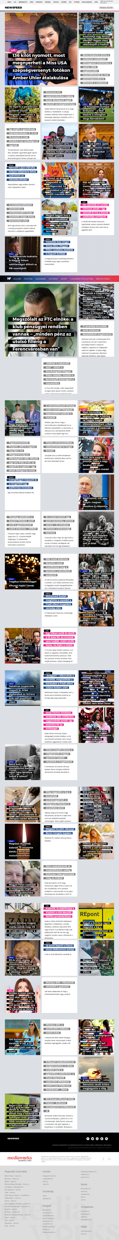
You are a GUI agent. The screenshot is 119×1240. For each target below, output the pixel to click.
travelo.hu (46, 1229)
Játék (96, 2)
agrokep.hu (47, 1198)
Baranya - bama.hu (12, 1179)
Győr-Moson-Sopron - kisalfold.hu (17, 1195)
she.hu (83, 1200)
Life (15, 2)
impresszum (98, 1145)
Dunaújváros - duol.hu (13, 1190)
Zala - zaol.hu (10, 1226)
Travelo (56, 2)
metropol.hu (85, 1194)
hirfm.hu (84, 1234)
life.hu (83, 1197)
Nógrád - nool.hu (11, 1209)
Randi (77, 2)
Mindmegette (23, 2)
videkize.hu (85, 1174)
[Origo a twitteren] (92, 1138)
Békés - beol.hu (10, 1181)
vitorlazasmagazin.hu (88, 1171)
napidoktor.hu (48, 1224)
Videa (31, 2)
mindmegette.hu (49, 1227)
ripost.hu (84, 1191)
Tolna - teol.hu (10, 1217)
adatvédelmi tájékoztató (59, 1145)
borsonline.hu (86, 1188)
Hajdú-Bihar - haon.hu (13, 1198)
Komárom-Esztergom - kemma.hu (17, 1206)
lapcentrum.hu (86, 1220)
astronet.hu (47, 1210)
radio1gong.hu (86, 1231)
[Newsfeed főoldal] (13, 1138)
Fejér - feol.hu (10, 1192)
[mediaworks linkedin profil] (109, 1158)
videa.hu (84, 1217)
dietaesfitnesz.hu (49, 1232)
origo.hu (46, 1184)
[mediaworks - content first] (20, 1159)
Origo (9, 2)
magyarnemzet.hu (49, 1176)
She (70, 2)
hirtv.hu (45, 1181)
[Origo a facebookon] (87, 1138)
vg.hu (45, 1196)
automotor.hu (48, 1213)
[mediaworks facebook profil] (103, 1158)
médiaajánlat (107, 1145)
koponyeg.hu (85, 1214)
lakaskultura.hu (48, 1215)
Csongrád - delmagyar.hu (14, 1187)
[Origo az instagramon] (97, 1138)
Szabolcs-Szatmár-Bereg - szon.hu (17, 1215)
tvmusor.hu (85, 1177)
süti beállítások (89, 1145)
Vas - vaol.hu (9, 1220)
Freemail (48, 2)
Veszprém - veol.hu (12, 1223)
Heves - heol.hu (10, 1201)
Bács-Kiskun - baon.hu (13, 1176)
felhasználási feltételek (75, 1145)
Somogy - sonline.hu (12, 1212)
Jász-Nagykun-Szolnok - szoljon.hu (17, 1204)
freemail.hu (85, 1211)
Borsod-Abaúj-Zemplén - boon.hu (17, 1184)
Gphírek (63, 2)
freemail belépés (106, 8)
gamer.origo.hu (48, 1218)
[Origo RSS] (106, 1138)
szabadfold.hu (48, 1179)
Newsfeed (39, 2)
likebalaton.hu (48, 1221)
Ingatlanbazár (87, 2)
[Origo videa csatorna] (101, 1138)
